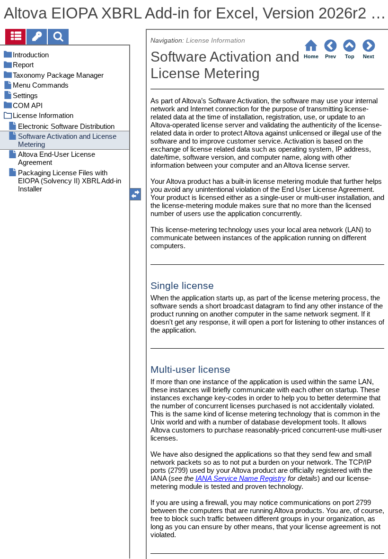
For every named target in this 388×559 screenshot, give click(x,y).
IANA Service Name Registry (240, 478)
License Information (215, 40)
